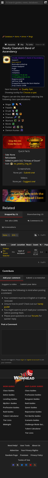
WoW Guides (9, 386)
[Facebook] (26, 465)
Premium (24, 455)
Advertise (14, 450)
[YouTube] (30, 465)
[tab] (11, 214)
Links (31, 44)
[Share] (45, 2)
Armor (23, 36)
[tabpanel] (24, 249)
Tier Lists (7, 420)
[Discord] (13, 465)
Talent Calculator (11, 416)
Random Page (11, 455)
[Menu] (2, 2)
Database (9, 36)
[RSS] (35, 465)
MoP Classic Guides (34, 386)
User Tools (25, 445)
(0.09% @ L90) (25, 77)
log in (22, 360)
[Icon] (6, 60)
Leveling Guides (10, 399)
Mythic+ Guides (10, 403)
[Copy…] (35, 235)
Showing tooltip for (14, 92)
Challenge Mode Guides (35, 424)
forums (35, 315)
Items (17, 36)
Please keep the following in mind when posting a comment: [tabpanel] (24, 326)
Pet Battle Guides (33, 416)
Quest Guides (31, 407)
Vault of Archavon (21, 252)
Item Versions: (12, 89)
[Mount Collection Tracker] (24, 195)
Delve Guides (9, 395)
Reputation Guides (33, 412)
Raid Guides (8, 412)
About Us (36, 445)
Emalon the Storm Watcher (6, 252)
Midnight (7, 424)
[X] (17, 465)
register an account (33, 360)
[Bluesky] (22, 465)
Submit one (29, 172)
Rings (31, 36)
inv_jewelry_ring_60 (22, 163)
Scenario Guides (32, 420)
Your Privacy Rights (29, 450)
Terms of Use (24, 460)
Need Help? (13, 445)
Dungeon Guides (32, 399)
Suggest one (29, 181)
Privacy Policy (37, 455)
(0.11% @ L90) (22, 75)
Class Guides (8, 390)
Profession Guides (11, 407)
